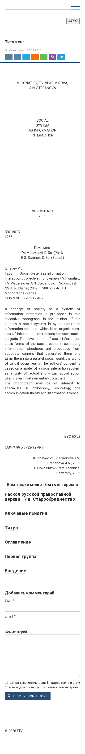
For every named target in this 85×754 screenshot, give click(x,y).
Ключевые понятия (26, 513)
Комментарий (16, 632)
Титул (11, 527)
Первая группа (20, 556)
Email (10, 616)
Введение (15, 570)
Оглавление (18, 542)
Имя (9, 600)
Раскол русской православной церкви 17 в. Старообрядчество (40, 496)
